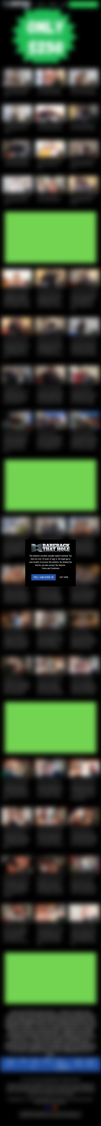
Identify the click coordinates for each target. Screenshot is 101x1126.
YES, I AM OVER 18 (44, 577)
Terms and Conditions (50, 568)
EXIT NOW (64, 577)
